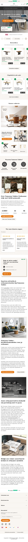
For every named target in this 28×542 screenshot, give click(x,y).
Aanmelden (5, 520)
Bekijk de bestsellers (7, 216)
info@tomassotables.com (11, 269)
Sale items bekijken (14, 97)
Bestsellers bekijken (14, 68)
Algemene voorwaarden (10, 532)
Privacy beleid (20, 532)
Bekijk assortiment (7, 20)
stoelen (12, 483)
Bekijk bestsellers (20, 20)
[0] (26, 4)
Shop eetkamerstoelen (7, 372)
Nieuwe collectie (7, 139)
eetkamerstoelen (13, 417)
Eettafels (8, 38)
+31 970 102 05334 (9, 266)
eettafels (6, 288)
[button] (26, 39)
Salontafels (17, 38)
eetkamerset (6, 364)
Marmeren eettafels (14, 124)
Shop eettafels (20, 372)
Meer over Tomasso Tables (8, 219)
